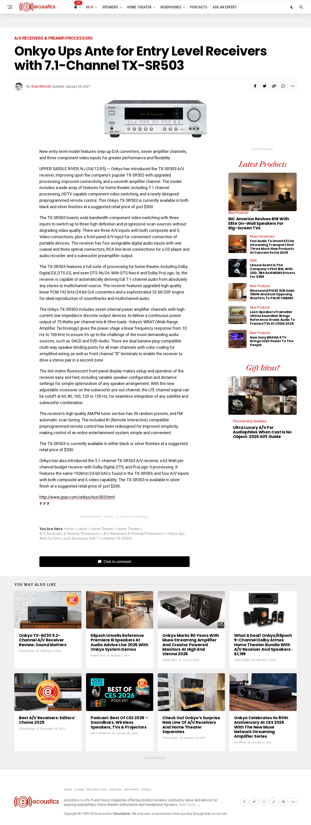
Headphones (170, 7)
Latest (82, 529)
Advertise (115, 789)
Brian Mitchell (41, 86)
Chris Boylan (27, 651)
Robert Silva (98, 655)
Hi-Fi (89, 7)
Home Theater (139, 7)
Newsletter (131, 789)
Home (68, 529)
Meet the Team (97, 789)
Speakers (110, 7)
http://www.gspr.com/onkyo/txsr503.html (77, 497)
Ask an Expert (225, 7)
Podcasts (198, 7)
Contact (79, 789)
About (68, 789)
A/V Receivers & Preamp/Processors (69, 534)
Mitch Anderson (101, 733)
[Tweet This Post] (264, 86)
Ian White (240, 742)
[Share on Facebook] (255, 86)
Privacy (146, 789)
